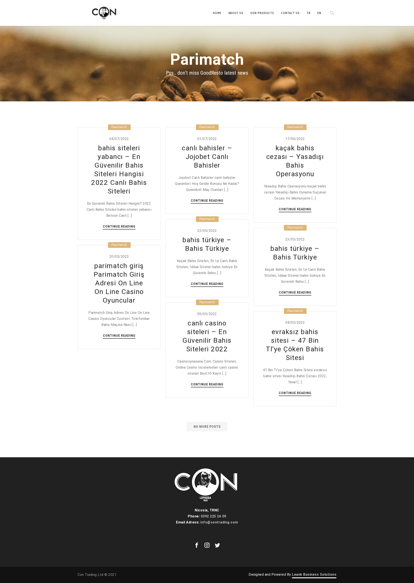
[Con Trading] (105, 13)
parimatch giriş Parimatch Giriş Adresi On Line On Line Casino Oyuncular (119, 283)
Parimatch (119, 127)
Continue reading (119, 227)
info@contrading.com (219, 522)
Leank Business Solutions (314, 574)
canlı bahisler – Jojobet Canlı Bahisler (207, 156)
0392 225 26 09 (213, 516)
